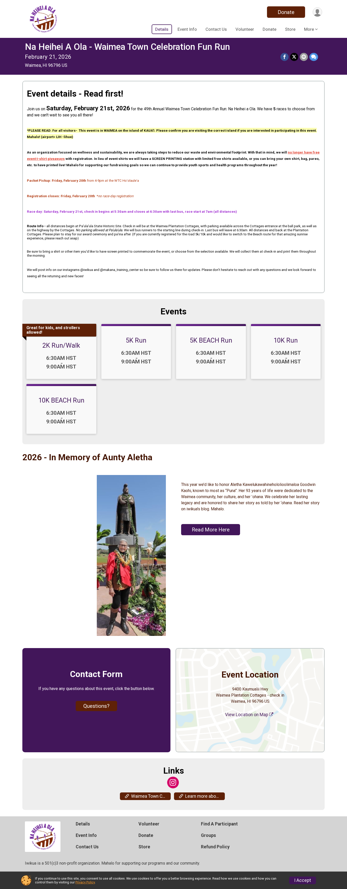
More (309, 29)
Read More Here (211, 530)
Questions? (96, 706)
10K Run (286, 340)
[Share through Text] (313, 57)
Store (290, 29)
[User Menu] (317, 12)
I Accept (302, 880)
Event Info (187, 29)
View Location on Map (247, 714)
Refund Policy (215, 846)
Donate (286, 12)
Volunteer (244, 29)
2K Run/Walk (61, 345)
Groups (208, 835)
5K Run (136, 340)
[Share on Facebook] (284, 57)
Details (161, 29)
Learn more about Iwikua (205, 796)
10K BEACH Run (61, 400)
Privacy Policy (85, 882)
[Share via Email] (304, 57)
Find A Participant (219, 823)
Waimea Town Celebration (151, 796)
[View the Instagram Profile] (173, 782)
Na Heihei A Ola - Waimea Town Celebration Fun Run (127, 47)
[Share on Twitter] (294, 57)
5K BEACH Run (211, 340)
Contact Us (216, 29)
